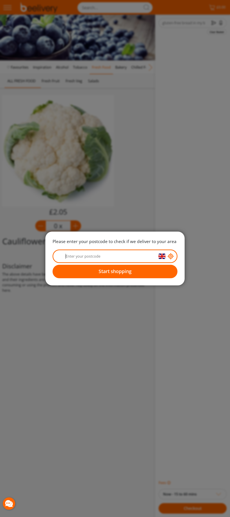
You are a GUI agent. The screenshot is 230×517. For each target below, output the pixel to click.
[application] (9, 504)
